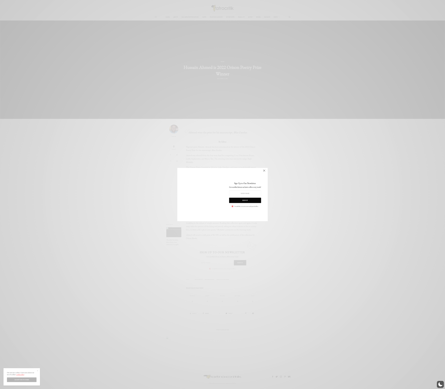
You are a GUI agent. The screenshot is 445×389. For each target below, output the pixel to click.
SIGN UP (245, 200)
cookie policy (20, 374)
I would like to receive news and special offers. (246, 206)
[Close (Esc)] (264, 171)
